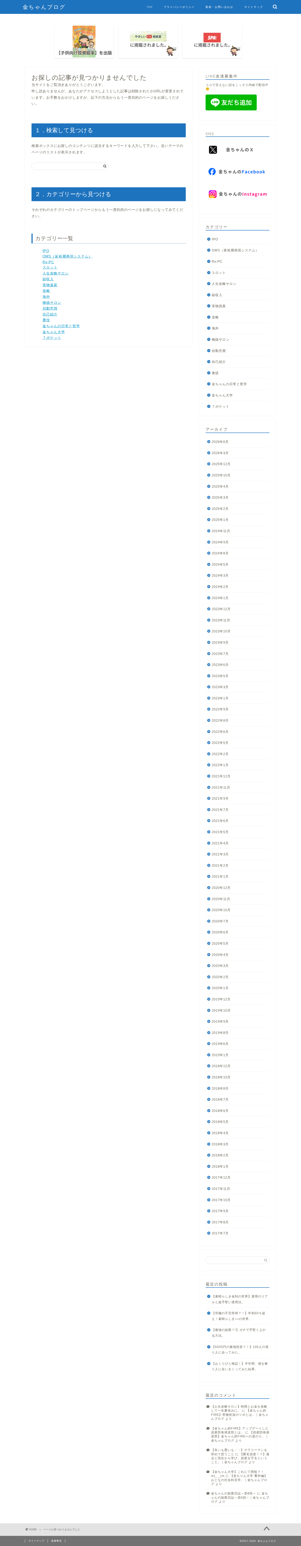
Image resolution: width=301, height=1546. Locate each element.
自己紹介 (50, 314)
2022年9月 (220, 709)
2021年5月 (220, 832)
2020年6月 (220, 932)
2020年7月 (220, 921)
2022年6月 (220, 732)
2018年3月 (220, 1144)
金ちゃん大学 (54, 332)
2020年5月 (220, 943)
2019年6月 (220, 1044)
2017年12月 (221, 1177)
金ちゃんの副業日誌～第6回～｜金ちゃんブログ (240, 1497)
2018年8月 (220, 1088)
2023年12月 (221, 609)
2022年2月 (220, 754)
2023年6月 (220, 665)
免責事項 (56, 1540)
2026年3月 (220, 453)
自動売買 (50, 308)
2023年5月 (220, 676)
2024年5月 (220, 564)
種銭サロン (52, 303)
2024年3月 (220, 575)
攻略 (46, 291)
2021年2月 (220, 865)
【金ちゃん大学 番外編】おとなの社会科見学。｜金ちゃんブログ (239, 1480)
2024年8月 (220, 553)
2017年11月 (221, 1189)
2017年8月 (220, 1222)
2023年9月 (220, 642)
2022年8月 (220, 720)
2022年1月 (220, 765)
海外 (46, 297)
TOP (150, 7)
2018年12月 (221, 1066)
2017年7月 (220, 1233)
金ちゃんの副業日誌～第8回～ (233, 1493)
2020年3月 (220, 966)
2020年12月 (221, 888)
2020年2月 (220, 977)
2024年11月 (221, 531)
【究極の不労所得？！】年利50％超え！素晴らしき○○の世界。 (238, 1316)
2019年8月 (220, 1033)
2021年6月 (220, 821)
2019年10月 (221, 1010)
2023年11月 (221, 620)
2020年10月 (221, 910)
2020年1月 (220, 988)
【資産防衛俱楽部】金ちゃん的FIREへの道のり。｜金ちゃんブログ (240, 1436)
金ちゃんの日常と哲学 (61, 326)
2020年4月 (220, 955)
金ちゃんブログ (44, 7)
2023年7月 (220, 654)
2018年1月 (220, 1166)
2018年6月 (220, 1111)
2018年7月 (220, 1099)
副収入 (48, 279)
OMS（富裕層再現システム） (67, 256)
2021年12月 (221, 776)
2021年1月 (220, 876)
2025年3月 (220, 497)
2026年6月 (220, 442)
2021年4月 (220, 843)
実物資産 (50, 285)
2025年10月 (221, 475)
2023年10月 (221, 631)
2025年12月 (221, 464)
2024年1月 (220, 598)
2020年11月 (221, 899)
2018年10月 (221, 1077)
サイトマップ (253, 7)
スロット (50, 267)
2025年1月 (220, 520)
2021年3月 (220, 854)
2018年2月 (220, 1155)
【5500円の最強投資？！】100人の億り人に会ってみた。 (240, 1349)
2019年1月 (220, 1055)
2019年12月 (221, 999)
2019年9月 (220, 1021)
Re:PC (48, 262)
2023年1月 (220, 698)
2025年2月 (220, 509)
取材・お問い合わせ (219, 7)
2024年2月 (220, 587)
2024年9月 (220, 542)
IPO (46, 251)
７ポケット (52, 338)
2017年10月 (221, 1200)
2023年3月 (220, 687)
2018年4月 (220, 1133)
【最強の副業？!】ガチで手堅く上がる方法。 (239, 1332)
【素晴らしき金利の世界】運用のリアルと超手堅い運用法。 (240, 1299)
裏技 (46, 320)
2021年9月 (220, 798)
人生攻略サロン (56, 273)
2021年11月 (221, 787)
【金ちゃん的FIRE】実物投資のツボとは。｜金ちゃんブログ (240, 1414)
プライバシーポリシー (179, 7)
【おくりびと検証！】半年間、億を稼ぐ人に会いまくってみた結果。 (240, 1366)
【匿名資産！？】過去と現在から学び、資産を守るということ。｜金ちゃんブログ (240, 1458)
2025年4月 (220, 486)
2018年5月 (220, 1122)
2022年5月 (220, 743)
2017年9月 (220, 1211)
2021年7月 (220, 810)
